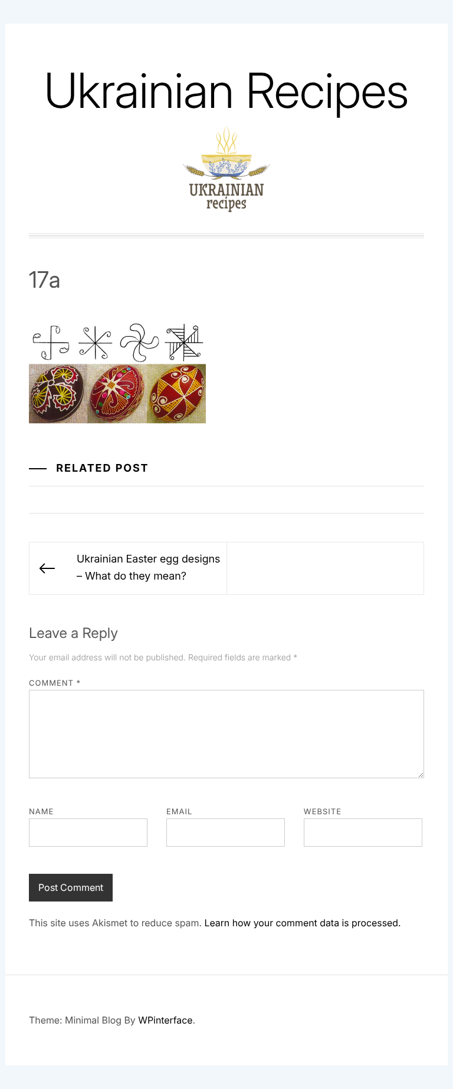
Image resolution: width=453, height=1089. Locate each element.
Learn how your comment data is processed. (302, 923)
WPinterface (165, 1020)
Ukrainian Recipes (226, 90)
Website (323, 812)
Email (179, 812)
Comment (55, 683)
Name (41, 812)
